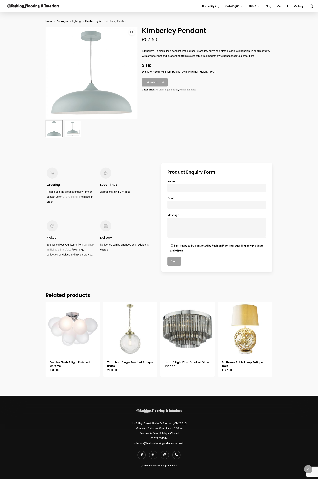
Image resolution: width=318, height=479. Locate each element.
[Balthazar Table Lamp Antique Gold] (245, 329)
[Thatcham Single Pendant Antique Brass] (130, 329)
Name (171, 181)
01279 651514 (71, 196)
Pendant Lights (93, 21)
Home (49, 21)
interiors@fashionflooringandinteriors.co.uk (159, 443)
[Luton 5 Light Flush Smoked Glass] (187, 329)
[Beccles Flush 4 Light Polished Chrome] (73, 329)
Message (173, 215)
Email (170, 198)
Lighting (76, 21)
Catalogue (62, 21)
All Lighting (162, 89)
